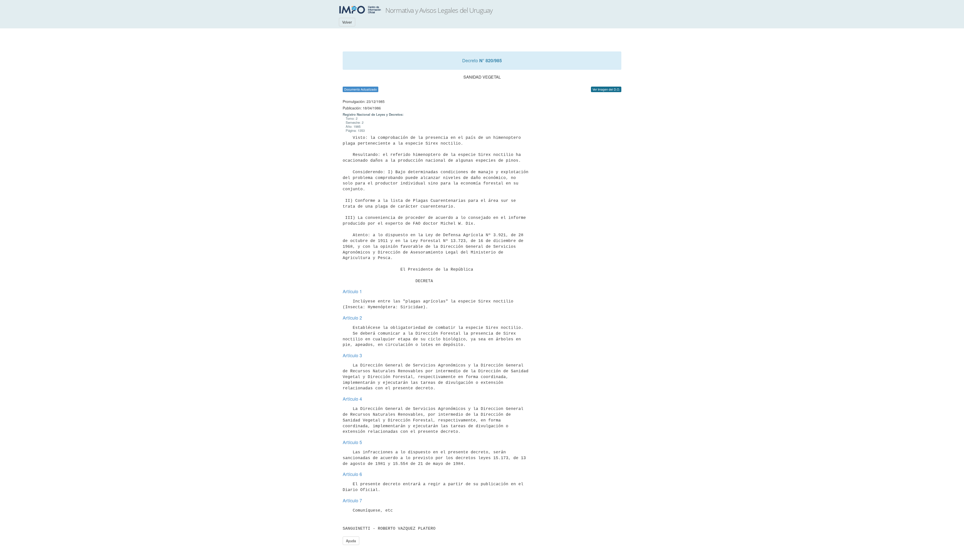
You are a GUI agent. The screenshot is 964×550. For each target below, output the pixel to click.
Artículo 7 (352, 500)
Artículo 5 (352, 442)
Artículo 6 (352, 474)
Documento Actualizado (360, 89)
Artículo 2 (352, 317)
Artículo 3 (352, 355)
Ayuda (351, 540)
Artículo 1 (352, 291)
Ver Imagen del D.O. (606, 89)
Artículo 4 (352, 398)
